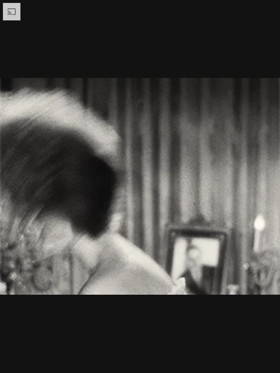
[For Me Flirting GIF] (140, 186)
